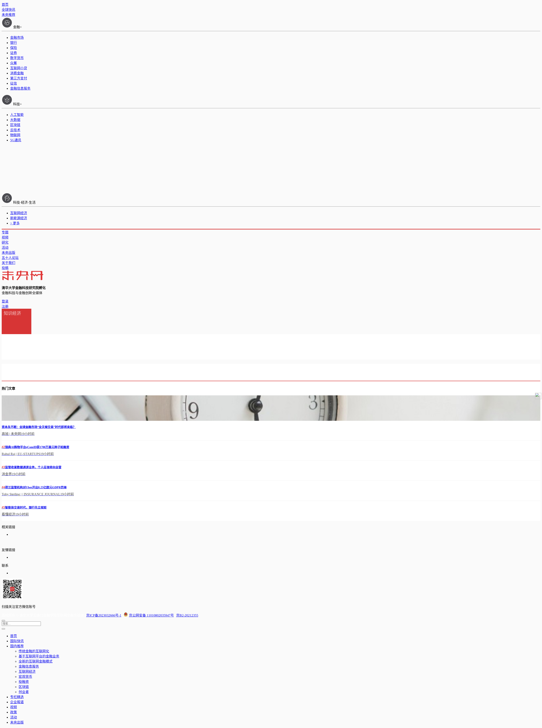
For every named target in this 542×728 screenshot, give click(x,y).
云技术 (15, 130)
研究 (5, 242)
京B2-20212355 (187, 615)
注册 (5, 306)
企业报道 (17, 702)
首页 (5, 4)
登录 (5, 301)
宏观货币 (25, 676)
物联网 (15, 135)
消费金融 (17, 73)
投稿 (5, 268)
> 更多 (15, 223)
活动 (5, 247)
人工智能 (17, 115)
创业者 (24, 692)
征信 (13, 83)
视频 (5, 237)
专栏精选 (17, 697)
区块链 (15, 125)
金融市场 (17, 37)
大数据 (15, 120)
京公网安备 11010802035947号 (151, 615)
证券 (13, 53)
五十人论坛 (10, 258)
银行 (13, 42)
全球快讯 (8, 9)
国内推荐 (17, 646)
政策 (13, 712)
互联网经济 (18, 213)
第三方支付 (18, 78)
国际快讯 (17, 641)
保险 (13, 48)
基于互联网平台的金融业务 (39, 656)
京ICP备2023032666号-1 (103, 615)
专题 (5, 232)
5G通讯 (15, 140)
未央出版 (8, 252)
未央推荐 (8, 15)
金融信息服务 (20, 88)
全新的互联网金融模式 (36, 661)
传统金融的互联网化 (34, 651)
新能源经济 (18, 218)
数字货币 (17, 58)
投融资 (24, 682)
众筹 (13, 63)
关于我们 (8, 263)
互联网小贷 (18, 68)
